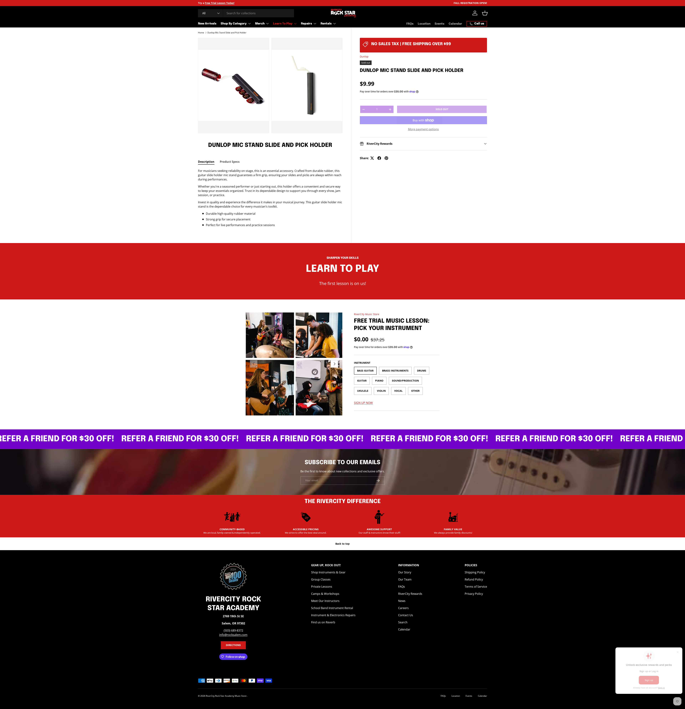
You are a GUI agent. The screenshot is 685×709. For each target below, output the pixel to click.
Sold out (442, 109)
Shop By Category (234, 23)
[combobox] (246, 13)
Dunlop (364, 56)
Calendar (455, 23)
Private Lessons (321, 587)
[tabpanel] (270, 198)
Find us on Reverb (323, 622)
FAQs (409, 23)
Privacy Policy (474, 594)
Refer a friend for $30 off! (149, 439)
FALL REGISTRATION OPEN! (470, 3)
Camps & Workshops (325, 594)
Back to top (342, 543)
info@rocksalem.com (233, 635)
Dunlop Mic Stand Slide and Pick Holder (226, 32)
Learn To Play (282, 23)
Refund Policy (474, 579)
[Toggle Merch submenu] (267, 23)
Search (402, 622)
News (401, 601)
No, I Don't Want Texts (21, 80)
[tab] (206, 162)
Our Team (405, 579)
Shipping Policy (475, 572)
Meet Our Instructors (325, 601)
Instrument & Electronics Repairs (333, 615)
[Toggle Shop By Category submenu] (249, 23)
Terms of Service (476, 587)
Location (424, 23)
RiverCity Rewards (410, 594)
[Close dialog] (35, 8)
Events (439, 23)
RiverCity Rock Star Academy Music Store (226, 695)
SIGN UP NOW (363, 403)
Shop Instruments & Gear (328, 572)
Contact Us (405, 615)
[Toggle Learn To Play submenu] (295, 23)
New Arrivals (207, 23)
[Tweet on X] (372, 158)
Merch (260, 23)
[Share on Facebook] (379, 158)
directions (233, 645)
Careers (403, 608)
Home (201, 32)
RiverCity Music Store (366, 314)
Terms (18, 133)
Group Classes (321, 579)
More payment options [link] (423, 129)
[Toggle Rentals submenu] (334, 23)
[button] (485, 13)
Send (29, 67)
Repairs (306, 23)
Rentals (326, 23)
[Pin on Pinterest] (386, 158)
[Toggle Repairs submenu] (315, 23)
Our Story (404, 572)
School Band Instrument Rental (332, 608)
